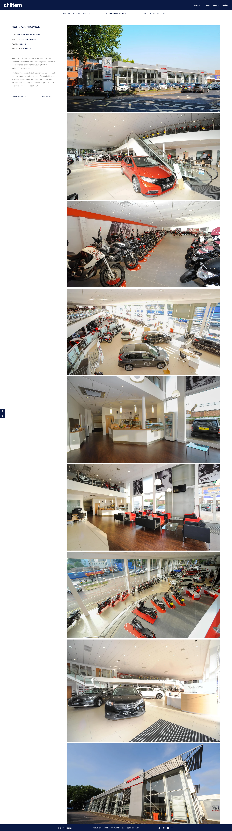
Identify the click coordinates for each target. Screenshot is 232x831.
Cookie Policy (133, 828)
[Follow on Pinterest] (172, 828)
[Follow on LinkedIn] (168, 828)
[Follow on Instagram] (163, 828)
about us (216, 5)
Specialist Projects (154, 13)
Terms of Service (100, 828)
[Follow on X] (159, 828)
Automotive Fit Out (116, 13)
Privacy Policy (117, 828)
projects (197, 5)
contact (225, 5)
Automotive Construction (77, 13)
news (208, 5)
